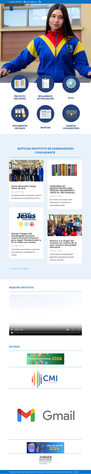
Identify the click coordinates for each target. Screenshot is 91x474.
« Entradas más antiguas (19, 268)
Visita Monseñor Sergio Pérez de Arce (23, 187)
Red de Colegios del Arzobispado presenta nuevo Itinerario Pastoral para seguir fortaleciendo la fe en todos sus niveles (26, 238)
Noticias (21, 192)
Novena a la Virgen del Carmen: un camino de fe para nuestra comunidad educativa (63, 244)
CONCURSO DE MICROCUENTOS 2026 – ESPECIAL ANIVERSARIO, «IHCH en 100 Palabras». (63, 189)
